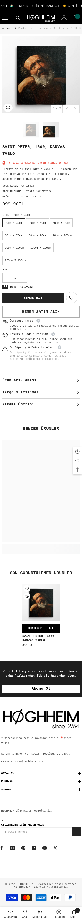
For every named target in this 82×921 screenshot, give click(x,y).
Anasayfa (7, 28)
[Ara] (18, 18)
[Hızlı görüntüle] (26, 596)
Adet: (6, 269)
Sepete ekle (33, 297)
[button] (67, 109)
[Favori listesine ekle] (26, 588)
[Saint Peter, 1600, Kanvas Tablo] (41, 602)
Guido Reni (41, 28)
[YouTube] (44, 848)
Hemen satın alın (41, 312)
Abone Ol (41, 689)
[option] (41, 74)
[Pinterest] (23, 848)
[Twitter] (55, 848)
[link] (71, 297)
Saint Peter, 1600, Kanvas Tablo (39, 638)
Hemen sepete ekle (41, 628)
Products (23, 28)
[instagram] (12, 848)
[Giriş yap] (64, 17)
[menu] (5, 18)
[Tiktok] (34, 848)
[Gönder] (76, 831)
